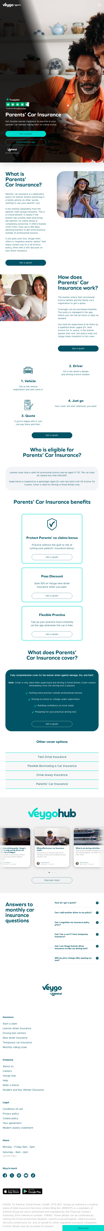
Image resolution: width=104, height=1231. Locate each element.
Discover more (52, 880)
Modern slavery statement (18, 1128)
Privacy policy (11, 1114)
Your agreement (12, 1123)
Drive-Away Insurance (52, 775)
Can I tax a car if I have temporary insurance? (71, 935)
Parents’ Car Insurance (52, 784)
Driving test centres (14, 1033)
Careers (7, 1071)
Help (5, 1080)
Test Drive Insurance (52, 757)
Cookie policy (10, 1118)
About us (8, 1066)
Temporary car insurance (17, 1042)
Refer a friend (11, 1085)
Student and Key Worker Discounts (23, 1090)
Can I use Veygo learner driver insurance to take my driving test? (71, 947)
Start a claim (10, 1024)
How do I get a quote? (65, 903)
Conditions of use (13, 1109)
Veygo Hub (9, 1076)
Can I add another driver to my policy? (73, 912)
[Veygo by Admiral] (52, 990)
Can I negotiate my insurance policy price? (72, 923)
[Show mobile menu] (99, 5)
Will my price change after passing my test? (73, 959)
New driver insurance (15, 1038)
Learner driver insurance (17, 1028)
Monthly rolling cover (15, 1047)
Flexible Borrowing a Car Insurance (52, 766)
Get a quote (26, 134)
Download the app (25, 142)
